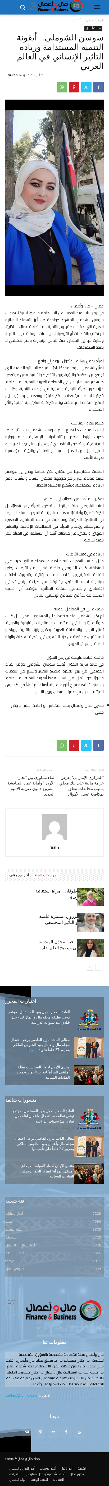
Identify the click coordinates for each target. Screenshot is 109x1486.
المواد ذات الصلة (46, 875)
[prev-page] (98, 967)
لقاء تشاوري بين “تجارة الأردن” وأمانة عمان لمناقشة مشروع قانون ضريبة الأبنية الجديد (31, 786)
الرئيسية (99, 20)
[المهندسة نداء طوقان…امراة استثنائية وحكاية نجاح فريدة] (90, 897)
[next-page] (90, 967)
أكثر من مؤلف (19, 875)
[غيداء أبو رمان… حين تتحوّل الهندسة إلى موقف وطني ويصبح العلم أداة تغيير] (90, 948)
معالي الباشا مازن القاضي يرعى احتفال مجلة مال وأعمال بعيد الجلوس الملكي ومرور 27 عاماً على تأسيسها (40, 1045)
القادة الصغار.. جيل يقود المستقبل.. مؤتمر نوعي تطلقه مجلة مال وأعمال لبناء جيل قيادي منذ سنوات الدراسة (39, 1017)
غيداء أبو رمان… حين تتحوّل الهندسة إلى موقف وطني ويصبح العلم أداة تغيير (71, 947)
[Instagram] (40, 1432)
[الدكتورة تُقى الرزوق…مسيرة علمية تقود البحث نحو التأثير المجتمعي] (90, 922)
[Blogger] (79, 1432)
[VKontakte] (27, 1432)
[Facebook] (98, 87)
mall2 (11, 75)
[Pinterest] (74, 87)
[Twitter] (86, 87)
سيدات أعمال (82, 20)
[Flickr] (53, 1432)
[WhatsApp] (62, 87)
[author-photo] (54, 839)
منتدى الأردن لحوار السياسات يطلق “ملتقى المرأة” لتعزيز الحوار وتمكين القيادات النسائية (43, 1072)
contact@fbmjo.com (21, 1395)
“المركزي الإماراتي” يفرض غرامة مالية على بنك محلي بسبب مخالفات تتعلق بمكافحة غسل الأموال (81, 786)
